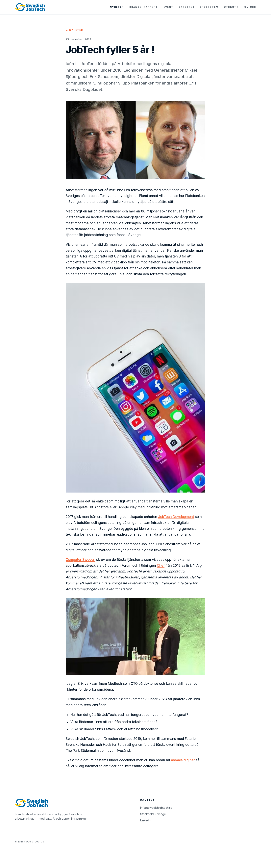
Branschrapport (143, 7)
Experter (187, 7)
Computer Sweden (80, 560)
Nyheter (117, 7)
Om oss (250, 7)
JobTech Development (176, 517)
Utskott (231, 7)
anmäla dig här (183, 760)
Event (168, 7)
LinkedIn (145, 820)
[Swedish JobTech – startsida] (30, 7)
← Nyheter (74, 30)
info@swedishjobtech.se (156, 807)
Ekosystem (209, 7)
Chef (160, 566)
